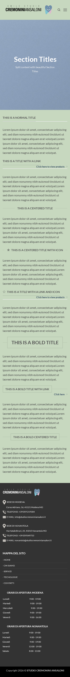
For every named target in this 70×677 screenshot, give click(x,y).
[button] (65, 9)
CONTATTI (9, 583)
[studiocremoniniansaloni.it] (30, 9)
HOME (7, 559)
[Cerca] (59, 9)
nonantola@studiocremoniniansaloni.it (33, 540)
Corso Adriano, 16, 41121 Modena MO (24, 507)
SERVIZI (8, 571)
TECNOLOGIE (11, 577)
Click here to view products (50, 166)
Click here (59, 394)
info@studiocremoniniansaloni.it (30, 517)
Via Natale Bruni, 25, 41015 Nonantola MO (26, 530)
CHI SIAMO (9, 565)
